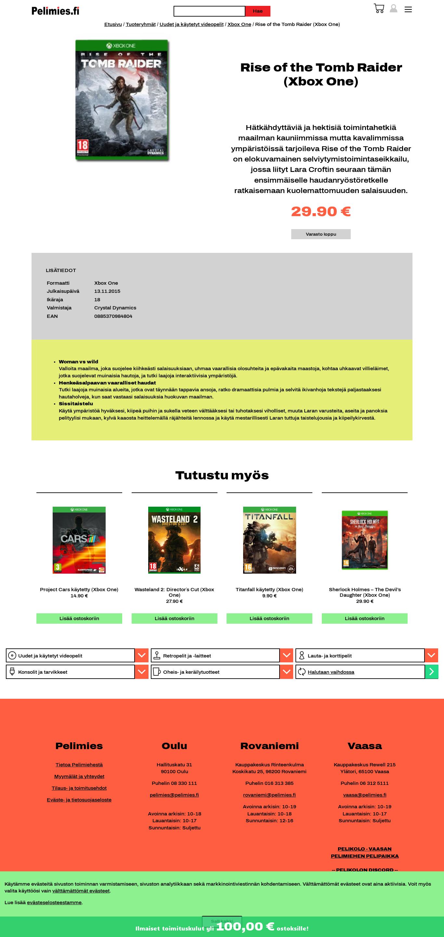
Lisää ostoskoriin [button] (79, 618)
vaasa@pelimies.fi (364, 795)
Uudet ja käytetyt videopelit (192, 24)
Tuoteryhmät (141, 24)
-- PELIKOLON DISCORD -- (365, 870)
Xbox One (239, 24)
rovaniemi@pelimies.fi (269, 795)
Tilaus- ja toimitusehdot (79, 788)
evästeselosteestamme (54, 902)
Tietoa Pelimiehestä (79, 764)
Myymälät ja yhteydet (79, 776)
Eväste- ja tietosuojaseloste (79, 799)
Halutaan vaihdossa (331, 672)
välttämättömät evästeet (81, 890)
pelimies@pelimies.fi (174, 795)
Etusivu (113, 24)
